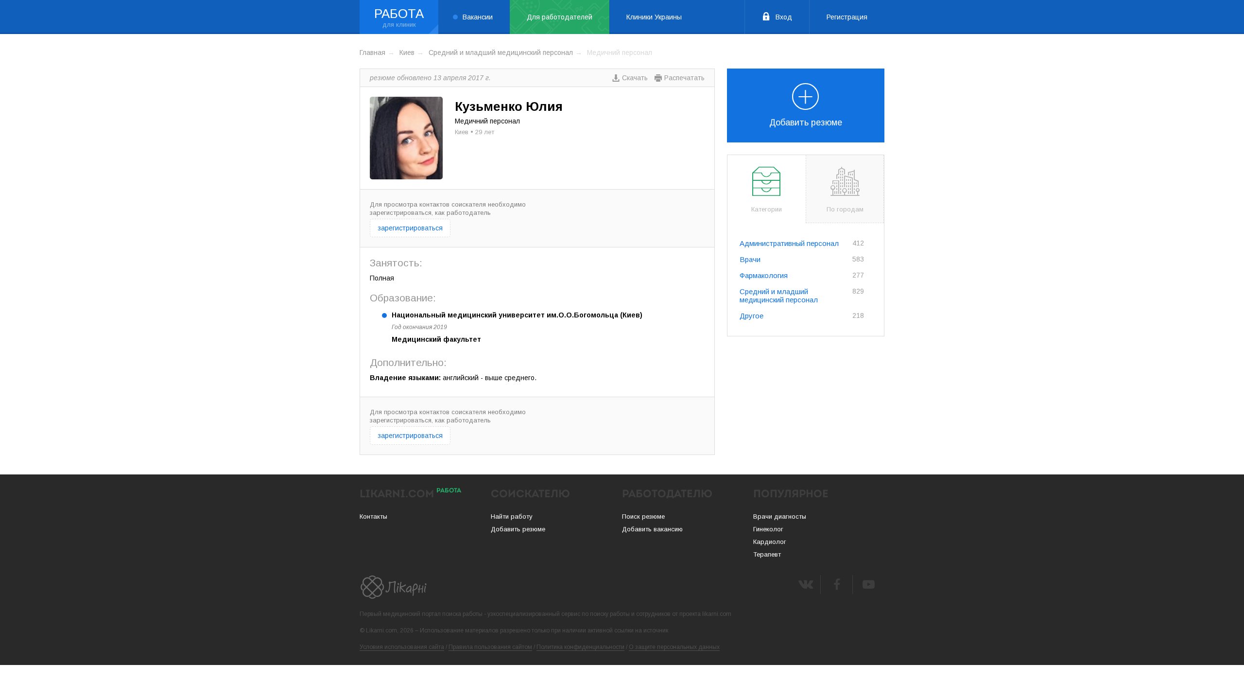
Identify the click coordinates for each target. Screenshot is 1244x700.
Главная (372, 52)
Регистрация (847, 17)
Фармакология (764, 275)
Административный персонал (789, 243)
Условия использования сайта (402, 647)
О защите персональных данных (674, 647)
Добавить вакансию (652, 529)
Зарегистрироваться (410, 228)
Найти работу (512, 516)
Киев (407, 52)
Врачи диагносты (779, 516)
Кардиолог (769, 541)
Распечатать (684, 78)
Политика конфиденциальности (580, 647)
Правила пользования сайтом (490, 647)
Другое (751, 316)
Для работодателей (559, 17)
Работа (399, 13)
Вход (784, 17)
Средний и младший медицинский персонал (501, 52)
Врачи (750, 259)
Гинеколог (768, 529)
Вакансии (478, 17)
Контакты (373, 516)
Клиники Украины (654, 17)
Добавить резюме (805, 122)
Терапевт (767, 554)
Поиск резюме (643, 516)
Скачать (635, 78)
